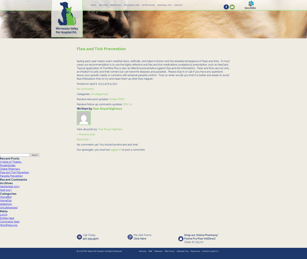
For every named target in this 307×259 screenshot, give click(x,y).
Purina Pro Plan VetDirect (200, 238)
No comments (85, 88)
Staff (93, 5)
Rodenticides (8, 165)
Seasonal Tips (164, 5)
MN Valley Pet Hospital (94, 251)
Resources (115, 5)
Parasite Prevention (11, 175)
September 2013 (10, 186)
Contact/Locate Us (210, 251)
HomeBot (6, 197)
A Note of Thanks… (11, 161)
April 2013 (6, 190)
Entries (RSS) (117, 99)
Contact (178, 5)
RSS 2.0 (127, 104)
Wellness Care (131, 5)
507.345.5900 (91, 238)
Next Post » (84, 139)
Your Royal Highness (107, 108)
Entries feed (7, 218)
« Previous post (86, 134)
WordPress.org (8, 225)
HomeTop (6, 200)
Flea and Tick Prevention (101, 48)
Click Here (140, 238)
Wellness (158, 251)
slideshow (6, 204)
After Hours (148, 5)
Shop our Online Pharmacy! (201, 235)
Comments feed (9, 221)
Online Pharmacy (10, 168)
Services (103, 5)
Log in (3, 214)
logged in (115, 149)
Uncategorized (99, 94)
